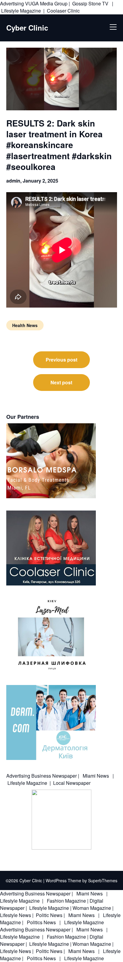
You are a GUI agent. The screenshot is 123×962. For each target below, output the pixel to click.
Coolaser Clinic (63, 10)
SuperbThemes (102, 880)
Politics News (41, 922)
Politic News (48, 915)
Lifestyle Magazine (21, 10)
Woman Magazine (92, 907)
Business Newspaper (54, 775)
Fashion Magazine (66, 900)
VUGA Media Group (46, 3)
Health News (25, 325)
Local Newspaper (71, 782)
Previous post (61, 359)
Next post (61, 382)
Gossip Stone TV (91, 3)
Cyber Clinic (27, 27)
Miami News (96, 775)
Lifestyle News (15, 915)
